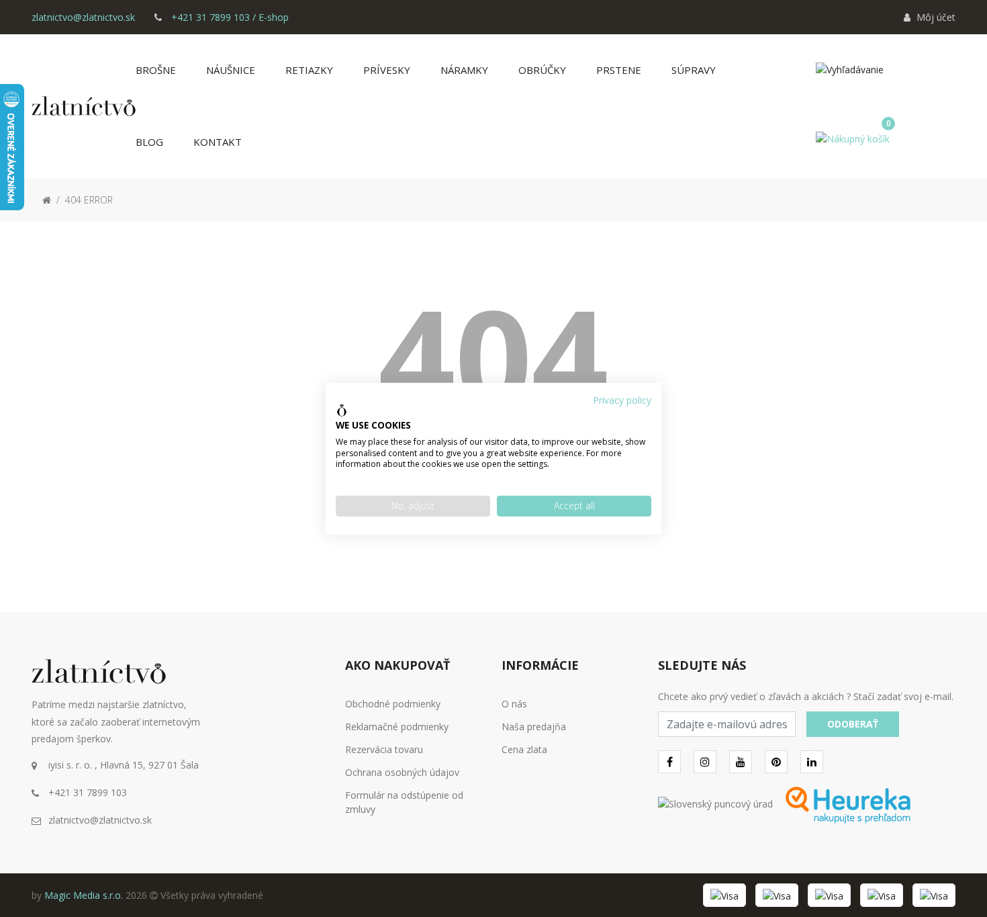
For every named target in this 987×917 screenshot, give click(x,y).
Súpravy (693, 70)
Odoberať (852, 723)
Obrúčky (542, 70)
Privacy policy (622, 399)
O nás (514, 703)
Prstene (618, 70)
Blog (149, 141)
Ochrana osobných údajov (402, 772)
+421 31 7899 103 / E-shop (229, 17)
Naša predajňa (534, 726)
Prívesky (386, 70)
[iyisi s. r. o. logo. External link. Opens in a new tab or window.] (342, 410)
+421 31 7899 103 (87, 792)
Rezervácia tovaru (384, 749)
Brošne (156, 70)
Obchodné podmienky (392, 703)
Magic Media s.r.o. (83, 895)
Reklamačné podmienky (397, 726)
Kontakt (217, 141)
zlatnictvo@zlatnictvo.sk (83, 17)
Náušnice (230, 70)
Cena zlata (524, 749)
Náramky (464, 70)
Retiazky (309, 70)
